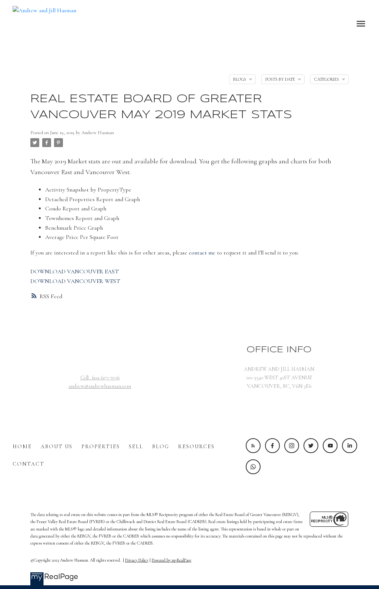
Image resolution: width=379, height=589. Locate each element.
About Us (57, 446)
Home (22, 446)
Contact (28, 464)
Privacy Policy (136, 560)
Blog (160, 446)
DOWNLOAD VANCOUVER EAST (74, 271)
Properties (100, 446)
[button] (253, 445)
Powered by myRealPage (171, 560)
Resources (196, 446)
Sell (136, 446)
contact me (202, 252)
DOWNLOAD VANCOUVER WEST (75, 281)
